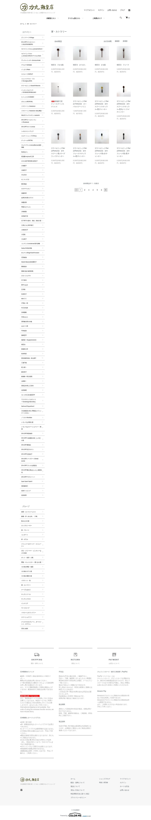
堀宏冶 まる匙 (100, 65)
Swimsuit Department (27, 406)
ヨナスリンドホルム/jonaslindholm (31, 49)
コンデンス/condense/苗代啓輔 (30, 243)
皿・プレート (25, 530)
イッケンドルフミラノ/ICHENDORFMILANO (28, 91)
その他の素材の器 (26, 576)
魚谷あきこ (24, 152)
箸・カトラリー (32, 24)
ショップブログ (104, 779)
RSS (100, 782)
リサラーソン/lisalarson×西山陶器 (31, 111)
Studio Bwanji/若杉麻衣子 (29, 262)
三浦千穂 (24, 363)
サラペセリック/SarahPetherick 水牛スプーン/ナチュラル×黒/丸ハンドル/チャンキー (123, 106)
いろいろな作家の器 (27, 422)
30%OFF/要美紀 (26, 445)
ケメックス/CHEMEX (27, 97)
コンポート (24, 535)
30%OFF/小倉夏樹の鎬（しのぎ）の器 (31, 439)
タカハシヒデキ (26, 275)
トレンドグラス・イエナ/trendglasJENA (28, 80)
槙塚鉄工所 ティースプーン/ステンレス (57, 104)
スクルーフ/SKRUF (27, 74)
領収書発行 (24, 486)
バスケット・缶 (26, 580)
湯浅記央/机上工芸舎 (27, 385)
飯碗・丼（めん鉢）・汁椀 (29, 516)
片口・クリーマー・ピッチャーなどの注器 (31, 552)
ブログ (122, 10)
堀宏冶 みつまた (80, 65)
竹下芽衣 (24, 280)
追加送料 (24, 495)
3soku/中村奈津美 (26, 248)
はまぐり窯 (24, 326)
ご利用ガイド (97, 18)
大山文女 (24, 175)
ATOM (106, 782)
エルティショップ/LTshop (29, 136)
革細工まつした (26, 207)
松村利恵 (24, 353)
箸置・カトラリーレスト (28, 512)
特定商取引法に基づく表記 (80, 794)
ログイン (101, 10)
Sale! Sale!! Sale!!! (26, 481)
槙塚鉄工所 (24, 349)
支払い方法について (78, 790)
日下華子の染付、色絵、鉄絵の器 (31, 220)
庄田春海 (24, 257)
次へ (105, 190)
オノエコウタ (25, 179)
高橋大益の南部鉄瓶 (27, 271)
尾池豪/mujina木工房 (27, 156)
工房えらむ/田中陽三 (27, 225)
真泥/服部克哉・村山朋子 (28, 358)
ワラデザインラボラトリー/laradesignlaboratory (28, 400)
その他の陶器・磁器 (27, 567)
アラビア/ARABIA (26, 65)
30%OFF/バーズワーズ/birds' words (29, 460)
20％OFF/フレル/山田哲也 (29, 465)
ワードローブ (25, 608)
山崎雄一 (24, 381)
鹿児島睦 (24, 184)
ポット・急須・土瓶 (27, 557)
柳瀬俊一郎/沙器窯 (26, 376)
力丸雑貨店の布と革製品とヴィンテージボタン (31, 412)
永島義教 (24, 312)
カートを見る (124, 786)
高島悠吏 (24, 266)
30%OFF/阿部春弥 (26, 433)
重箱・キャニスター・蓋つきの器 (31, 562)
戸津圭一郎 (24, 303)
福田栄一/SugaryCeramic (28, 340)
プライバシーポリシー (78, 797)
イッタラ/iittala (25, 69)
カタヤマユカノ (26, 188)
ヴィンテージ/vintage (27, 37)
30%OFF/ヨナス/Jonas (28, 126)
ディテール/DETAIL (27, 140)
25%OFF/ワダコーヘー (28, 477)
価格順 (117, 41)
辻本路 (23, 289)
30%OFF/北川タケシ (27, 449)
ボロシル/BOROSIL (27, 101)
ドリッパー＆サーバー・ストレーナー (31, 545)
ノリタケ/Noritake (26, 417)
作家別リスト (51, 18)
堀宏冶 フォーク (123, 65)
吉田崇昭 (24, 390)
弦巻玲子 (24, 294)
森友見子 (24, 372)
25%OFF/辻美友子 (26, 454)
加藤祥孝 (24, 193)
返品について (75, 786)
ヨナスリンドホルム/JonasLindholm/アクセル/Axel (31, 55)
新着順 (125, 41)
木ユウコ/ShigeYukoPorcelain (30, 253)
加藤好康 (24, 202)
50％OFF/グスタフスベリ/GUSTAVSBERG (28, 43)
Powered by (64, 815)
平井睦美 (24, 331)
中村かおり (24, 317)
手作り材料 (24, 628)
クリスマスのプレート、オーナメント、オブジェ (31, 623)
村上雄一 (24, 367)
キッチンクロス (26, 599)
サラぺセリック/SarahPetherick (30, 85)
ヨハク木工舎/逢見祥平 (28, 395)
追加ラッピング (26, 490)
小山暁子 (24, 239)
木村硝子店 (24, 216)
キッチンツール (26, 594)
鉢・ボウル (24, 539)
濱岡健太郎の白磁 (26, 321)
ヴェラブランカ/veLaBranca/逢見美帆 (31, 146)
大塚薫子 (24, 165)
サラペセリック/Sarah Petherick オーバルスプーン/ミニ (80, 104)
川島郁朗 (24, 211)
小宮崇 (23, 234)
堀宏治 (23, 344)
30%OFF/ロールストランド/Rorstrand (28, 121)
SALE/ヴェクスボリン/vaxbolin (30, 115)
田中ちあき (24, 285)
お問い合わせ (112, 10)
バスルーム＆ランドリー (28, 612)
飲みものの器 (25, 521)
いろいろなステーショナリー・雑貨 (31, 428)
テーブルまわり (26, 589)
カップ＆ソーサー (26, 525)
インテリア (24, 603)
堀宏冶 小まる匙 (57, 65)
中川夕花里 (24, 308)
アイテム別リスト (74, 18)
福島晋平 (24, 335)
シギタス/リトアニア (27, 131)
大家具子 (24, 170)
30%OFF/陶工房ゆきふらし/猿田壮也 (31, 471)
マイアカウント (89, 10)
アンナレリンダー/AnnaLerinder (31, 60)
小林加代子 (24, 230)
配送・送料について (78, 782)
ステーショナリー (26, 617)
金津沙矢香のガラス (27, 197)
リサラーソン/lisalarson (28, 106)
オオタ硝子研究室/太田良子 (29, 161)
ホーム (22, 24)
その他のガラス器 (26, 571)
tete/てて (24, 298)
